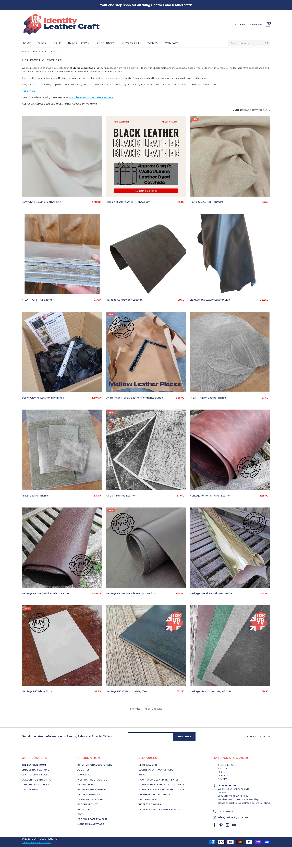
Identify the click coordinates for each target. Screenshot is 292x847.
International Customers (94, 765)
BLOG (141, 774)
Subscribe (183, 736)
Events (152, 43)
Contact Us (85, 774)
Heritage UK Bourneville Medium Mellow (131, 593)
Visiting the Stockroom (93, 779)
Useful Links (85, 784)
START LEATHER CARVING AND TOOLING (162, 789)
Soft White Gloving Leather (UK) (41, 202)
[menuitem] (28, 43)
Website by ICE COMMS (36, 842)
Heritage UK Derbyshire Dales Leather (45, 593)
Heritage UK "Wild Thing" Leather (210, 495)
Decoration (30, 789)
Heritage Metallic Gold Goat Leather (212, 593)
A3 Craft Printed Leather (121, 495)
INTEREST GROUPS (149, 804)
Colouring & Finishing (36, 779)
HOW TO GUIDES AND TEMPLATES (158, 779)
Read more (28, 90)
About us (83, 770)
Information (79, 43)
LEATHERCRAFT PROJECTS (154, 794)
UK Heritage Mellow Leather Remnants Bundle (135, 397)
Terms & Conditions (90, 799)
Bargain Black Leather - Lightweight (128, 202)
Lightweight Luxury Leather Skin (210, 299)
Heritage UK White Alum (37, 691)
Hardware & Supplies (36, 784)
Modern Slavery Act (90, 824)
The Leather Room (34, 765)
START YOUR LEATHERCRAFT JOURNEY (161, 784)
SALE (57, 43)
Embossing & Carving (35, 770)
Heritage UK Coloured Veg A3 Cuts (211, 691)
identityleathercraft (45, 838)
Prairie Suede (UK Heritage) (206, 202)
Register (256, 24)
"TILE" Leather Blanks (35, 495)
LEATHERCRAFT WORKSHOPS (155, 770)
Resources (106, 43)
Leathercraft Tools (35, 774)
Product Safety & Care (92, 819)
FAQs (80, 814)
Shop (42, 43)
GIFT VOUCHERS (147, 799)
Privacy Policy (87, 809)
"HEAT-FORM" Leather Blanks (208, 397)
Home (26, 43)
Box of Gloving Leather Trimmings (43, 397)
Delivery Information (91, 794)
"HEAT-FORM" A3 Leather (38, 299)
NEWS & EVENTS (147, 765)
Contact (172, 43)
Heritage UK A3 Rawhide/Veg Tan (126, 691)
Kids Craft (130, 43)
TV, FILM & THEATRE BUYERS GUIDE (159, 809)
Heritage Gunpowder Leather (124, 299)
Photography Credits (92, 789)
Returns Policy (87, 804)
